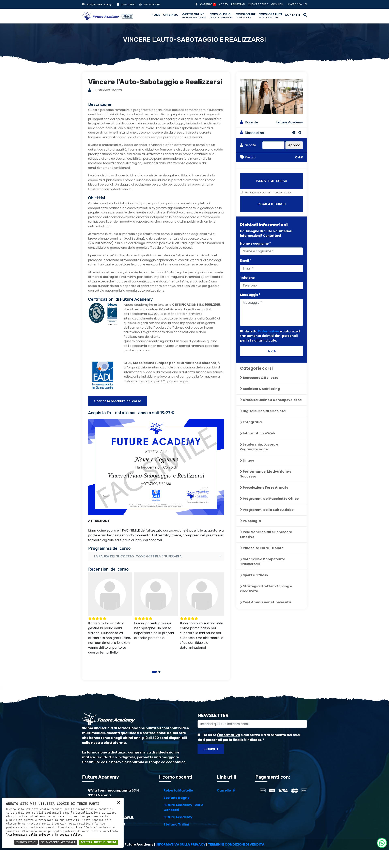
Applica (294, 145)
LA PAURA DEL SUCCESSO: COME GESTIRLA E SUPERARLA (138, 556)
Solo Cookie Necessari (58, 842)
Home (156, 15)
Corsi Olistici (221, 15)
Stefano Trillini (176, 824)
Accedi (223, 4)
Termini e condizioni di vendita (236, 844)
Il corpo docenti (175, 777)
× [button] (119, 802)
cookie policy (70, 834)
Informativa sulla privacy (181, 844)
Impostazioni (26, 842)
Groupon (277, 4)
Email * (245, 260)
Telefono (247, 278)
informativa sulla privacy (29, 834)
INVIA (271, 351)
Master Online (194, 15)
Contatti (292, 15)
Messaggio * (250, 295)
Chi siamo (170, 15)
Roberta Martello (178, 790)
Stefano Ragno (177, 797)
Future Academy (178, 817)
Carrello (207, 4)
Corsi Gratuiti (270, 15)
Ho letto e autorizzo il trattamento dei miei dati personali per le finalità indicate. (270, 336)
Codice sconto (258, 4)
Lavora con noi (297, 4)
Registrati (238, 4)
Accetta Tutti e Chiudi (98, 842)
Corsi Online (245, 15)
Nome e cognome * (255, 243)
